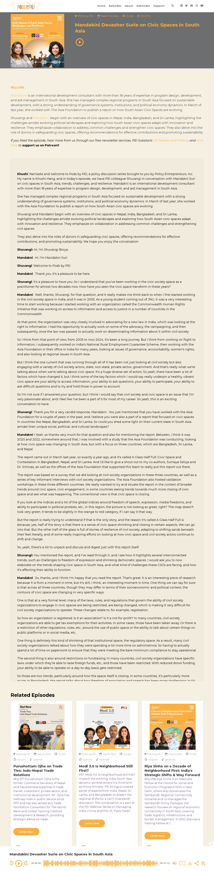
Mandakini (19, 95)
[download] (189, 863)
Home (101, 5)
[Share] (196, 862)
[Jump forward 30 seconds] (26, 863)
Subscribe (143, 5)
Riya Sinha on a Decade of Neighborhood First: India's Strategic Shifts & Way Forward (172, 770)
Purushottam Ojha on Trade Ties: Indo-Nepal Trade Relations (38, 770)
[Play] (19, 863)
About (129, 5)
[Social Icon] (181, 6)
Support (159, 5)
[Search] (172, 6)
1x (182, 863)
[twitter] (186, 6)
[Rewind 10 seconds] (12, 863)
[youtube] (201, 6)
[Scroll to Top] (206, 833)
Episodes (115, 5)
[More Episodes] (202, 862)
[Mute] (174, 863)
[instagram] (196, 6)
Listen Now (26, 831)
